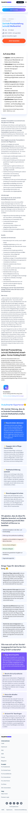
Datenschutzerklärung (21, 809)
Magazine (3, 761)
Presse (3, 757)
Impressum (4, 747)
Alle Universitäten (6, 788)
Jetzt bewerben (14, 10)
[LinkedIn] (21, 803)
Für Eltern (3, 784)
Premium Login (5, 797)
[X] (17, 803)
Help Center (4, 793)
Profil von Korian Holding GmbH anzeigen (13, 396)
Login (2, 743)
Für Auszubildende (6, 774)
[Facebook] (7, 803)
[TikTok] (14, 803)
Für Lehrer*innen (5, 781)
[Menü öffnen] (26, 2)
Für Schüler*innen (6, 770)
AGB (2, 754)
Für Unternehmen (6, 777)
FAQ (2, 750)
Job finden (20, 2)
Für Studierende (5, 767)
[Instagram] (10, 803)
